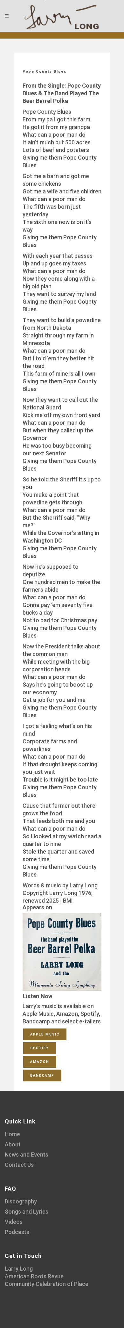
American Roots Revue (34, 1276)
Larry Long (19, 1268)
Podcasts (17, 1232)
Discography (21, 1201)
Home (12, 1134)
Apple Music (44, 1034)
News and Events (26, 1154)
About (13, 1144)
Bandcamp (42, 1075)
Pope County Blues (45, 71)
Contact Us (19, 1164)
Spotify (39, 1048)
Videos (14, 1221)
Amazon (39, 1062)
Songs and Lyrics (26, 1211)
